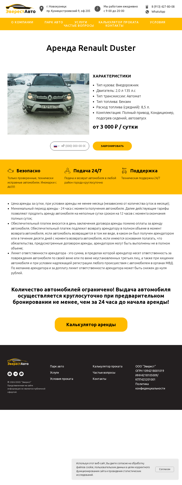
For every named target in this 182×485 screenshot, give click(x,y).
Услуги (81, 22)
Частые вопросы (79, 25)
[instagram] (9, 374)
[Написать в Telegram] (15, 374)
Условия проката (61, 378)
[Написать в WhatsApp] (21, 374)
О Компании (22, 22)
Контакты (115, 25)
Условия (157, 22)
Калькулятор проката (119, 22)
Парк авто (54, 22)
